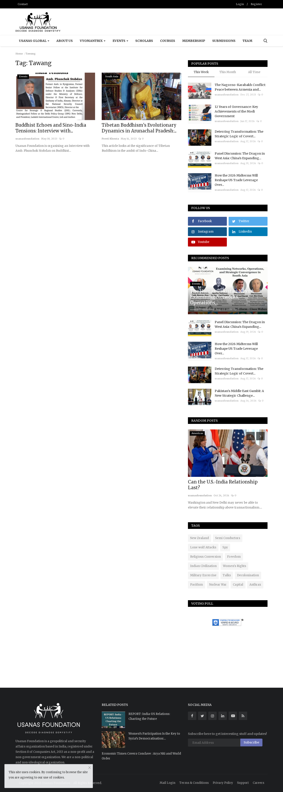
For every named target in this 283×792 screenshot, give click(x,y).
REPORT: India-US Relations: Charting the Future (149, 716)
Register (256, 4)
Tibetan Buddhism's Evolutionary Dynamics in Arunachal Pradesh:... (139, 128)
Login (240, 4)
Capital (238, 584)
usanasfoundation (27, 138)
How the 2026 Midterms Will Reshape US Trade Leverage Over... (236, 180)
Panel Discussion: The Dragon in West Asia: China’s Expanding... (240, 155)
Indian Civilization (203, 566)
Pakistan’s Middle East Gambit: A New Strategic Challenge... (239, 393)
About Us (64, 41)
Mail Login (167, 783)
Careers (258, 783)
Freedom (234, 557)
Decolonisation (248, 575)
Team (247, 41)
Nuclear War (218, 584)
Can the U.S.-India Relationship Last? (223, 484)
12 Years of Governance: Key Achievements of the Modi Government (236, 111)
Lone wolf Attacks (203, 547)
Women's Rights (234, 566)
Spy (225, 547)
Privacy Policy (223, 783)
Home (19, 53)
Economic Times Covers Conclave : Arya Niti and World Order (141, 756)
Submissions (223, 41)
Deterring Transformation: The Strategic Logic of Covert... (239, 134)
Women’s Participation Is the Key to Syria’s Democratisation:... (154, 736)
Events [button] (119, 41)
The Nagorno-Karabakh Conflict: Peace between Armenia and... (240, 87)
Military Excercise (203, 575)
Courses (167, 41)
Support (243, 783)
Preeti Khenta (110, 138)
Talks (227, 575)
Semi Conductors (227, 538)
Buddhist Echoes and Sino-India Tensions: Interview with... (50, 128)
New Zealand (199, 538)
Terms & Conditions (194, 783)
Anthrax (255, 584)
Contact (23, 4)
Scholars (144, 41)
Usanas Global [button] (33, 41)
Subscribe (251, 742)
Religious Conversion (205, 557)
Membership (193, 41)
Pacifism (196, 584)
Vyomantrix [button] (91, 41)
